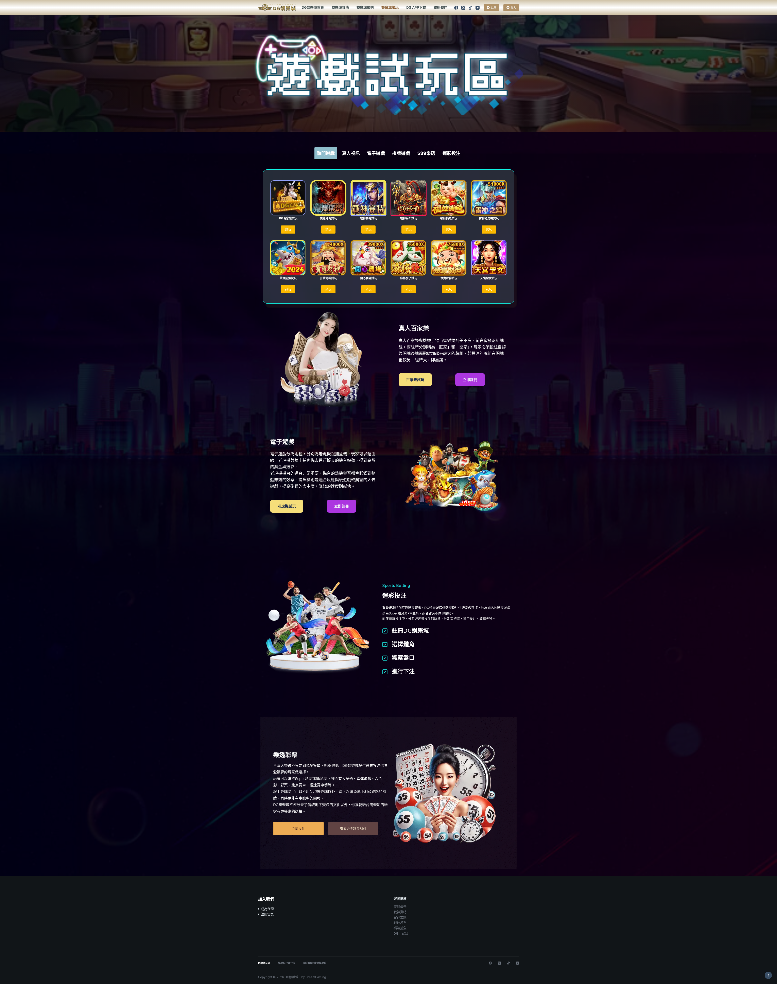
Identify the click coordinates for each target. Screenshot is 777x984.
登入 (513, 7)
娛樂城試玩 (390, 7)
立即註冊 (470, 379)
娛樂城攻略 (340, 7)
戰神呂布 (400, 923)
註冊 (493, 7)
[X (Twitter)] (463, 8)
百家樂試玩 (415, 379)
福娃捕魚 (400, 928)
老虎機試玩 (287, 506)
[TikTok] (470, 8)
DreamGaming (316, 977)
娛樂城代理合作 (286, 963)
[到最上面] (768, 975)
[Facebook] (456, 8)
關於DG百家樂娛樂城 (314, 963)
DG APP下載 (416, 7)
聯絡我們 (440, 7)
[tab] (325, 153)
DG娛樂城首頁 (313, 7)
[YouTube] (478, 8)
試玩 (288, 229)
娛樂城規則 (365, 7)
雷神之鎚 (400, 917)
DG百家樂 (401, 933)
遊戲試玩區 (264, 963)
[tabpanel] (388, 237)
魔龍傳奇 (400, 907)
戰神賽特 (400, 912)
